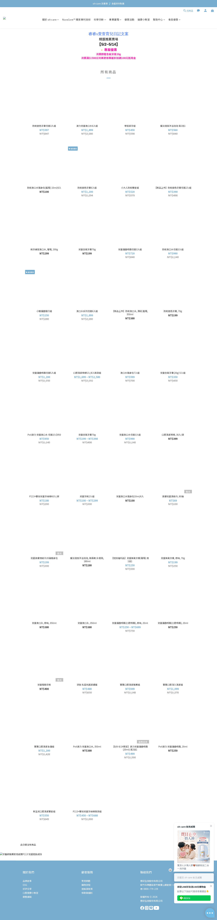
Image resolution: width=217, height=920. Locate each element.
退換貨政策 (87, 888)
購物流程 (85, 884)
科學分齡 (99, 19)
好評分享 (27, 888)
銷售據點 (27, 896)
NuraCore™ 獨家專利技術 (76, 19)
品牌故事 (27, 880)
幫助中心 (158, 19)
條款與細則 (87, 892)
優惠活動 (129, 19)
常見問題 (85, 880)
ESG (25, 884)
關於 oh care (49, 19)
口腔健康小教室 (30, 892)
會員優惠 (173, 19)
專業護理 (114, 19)
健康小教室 (144, 19)
